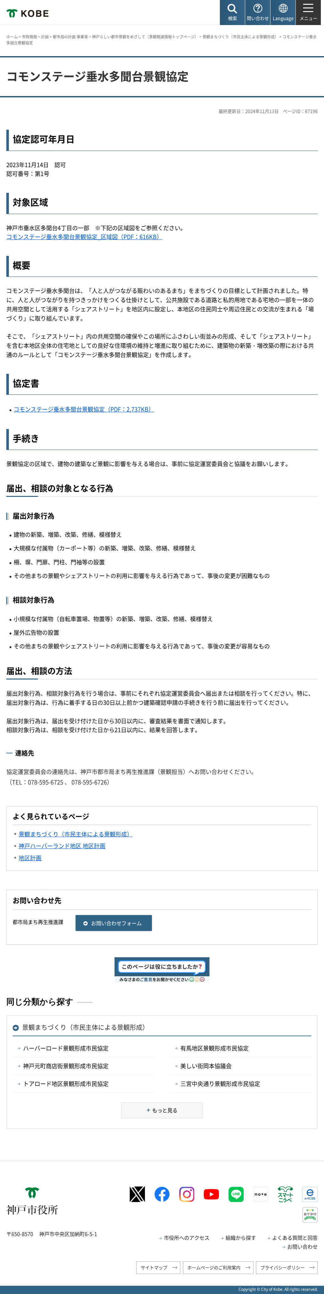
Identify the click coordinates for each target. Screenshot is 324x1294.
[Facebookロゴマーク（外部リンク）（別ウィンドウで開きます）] (162, 1194)
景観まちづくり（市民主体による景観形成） (240, 37)
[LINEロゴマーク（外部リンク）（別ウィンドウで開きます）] (236, 1194)
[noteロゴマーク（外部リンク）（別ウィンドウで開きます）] (260, 1194)
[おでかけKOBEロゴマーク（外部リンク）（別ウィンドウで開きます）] (310, 1215)
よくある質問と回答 (295, 1237)
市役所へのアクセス (186, 1237)
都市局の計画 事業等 (70, 37)
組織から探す (241, 1237)
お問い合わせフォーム (116, 923)
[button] (232, 12)
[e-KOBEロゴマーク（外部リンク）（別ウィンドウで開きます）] (310, 1194)
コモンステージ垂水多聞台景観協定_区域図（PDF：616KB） (84, 236)
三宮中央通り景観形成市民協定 (220, 1083)
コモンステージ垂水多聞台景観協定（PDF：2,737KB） (84, 409)
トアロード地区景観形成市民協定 (66, 1083)
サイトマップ (154, 1267)
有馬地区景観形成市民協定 (214, 1048)
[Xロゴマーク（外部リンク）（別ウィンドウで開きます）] (137, 1194)
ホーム (12, 37)
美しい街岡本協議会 (206, 1066)
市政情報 (29, 37)
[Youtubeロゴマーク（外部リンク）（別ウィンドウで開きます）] (211, 1194)
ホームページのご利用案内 (213, 1267)
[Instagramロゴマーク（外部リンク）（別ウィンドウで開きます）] (186, 1194)
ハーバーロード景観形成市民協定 (66, 1048)
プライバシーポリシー (282, 1267)
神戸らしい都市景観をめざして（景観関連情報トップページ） (145, 37)
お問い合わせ (302, 1246)
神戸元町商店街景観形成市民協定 (66, 1066)
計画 (45, 37)
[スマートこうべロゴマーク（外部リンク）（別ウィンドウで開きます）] (285, 1194)
